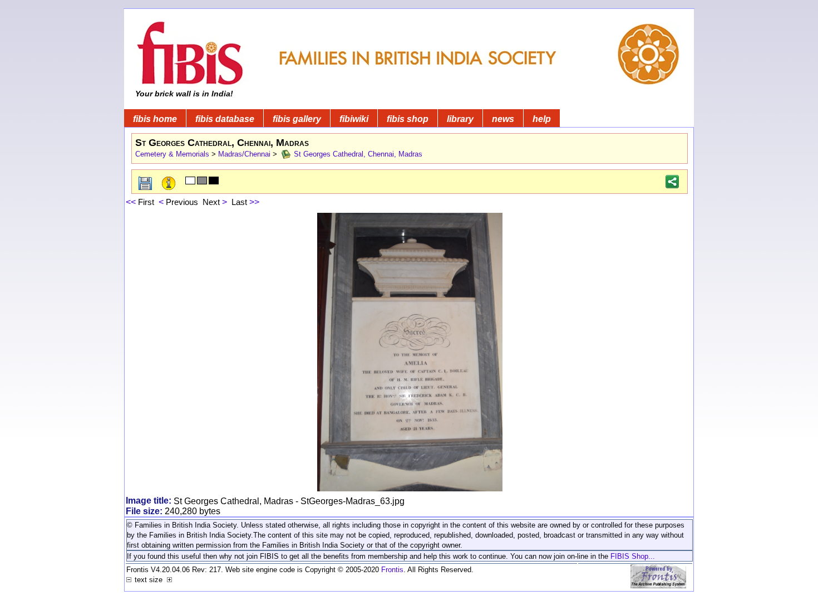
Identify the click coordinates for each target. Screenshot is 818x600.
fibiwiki (353, 119)
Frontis (392, 569)
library (460, 119)
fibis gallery (297, 119)
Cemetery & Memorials (172, 154)
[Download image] (146, 184)
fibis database (224, 119)
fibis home (155, 119)
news (503, 119)
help (542, 119)
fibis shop (407, 119)
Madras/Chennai (244, 154)
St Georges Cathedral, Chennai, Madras (357, 154)
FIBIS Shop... (632, 556)
